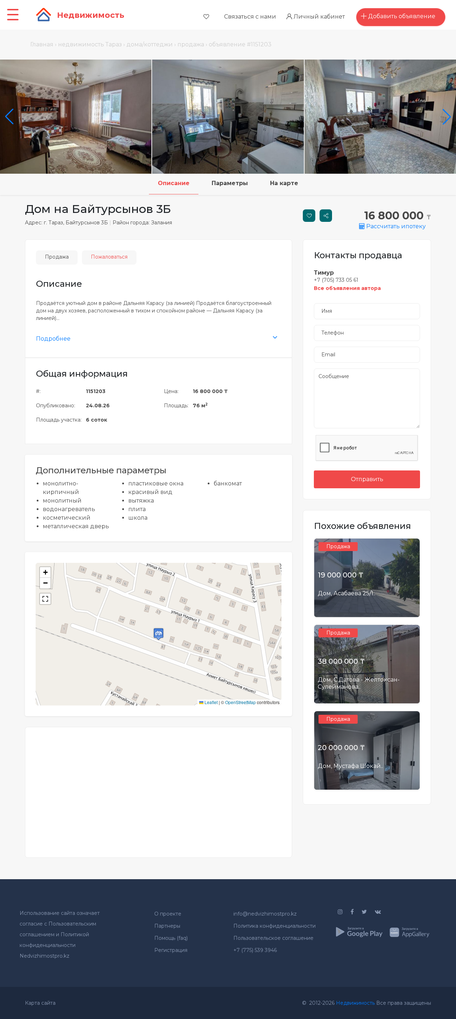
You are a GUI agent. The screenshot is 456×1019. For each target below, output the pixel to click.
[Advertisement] (158, 788)
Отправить (367, 479)
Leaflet (210, 702)
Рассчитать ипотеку (395, 226)
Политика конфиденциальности (274, 926)
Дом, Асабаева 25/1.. (346, 593)
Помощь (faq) (171, 938)
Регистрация (170, 950)
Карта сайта (40, 1003)
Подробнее (53, 338)
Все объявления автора (347, 288)
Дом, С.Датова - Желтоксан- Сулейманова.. (359, 683)
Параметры (230, 183)
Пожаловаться (109, 257)
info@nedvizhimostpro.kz (265, 914)
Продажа (57, 257)
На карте (284, 183)
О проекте (167, 914)
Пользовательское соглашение (273, 938)
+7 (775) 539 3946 (255, 950)
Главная (41, 44)
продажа (190, 44)
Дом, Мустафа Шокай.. (350, 766)
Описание (174, 183)
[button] (158, 634)
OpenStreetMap (240, 702)
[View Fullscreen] (45, 598)
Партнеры (167, 926)
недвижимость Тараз (90, 44)
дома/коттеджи (149, 44)
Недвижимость (355, 1003)
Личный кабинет (318, 16)
